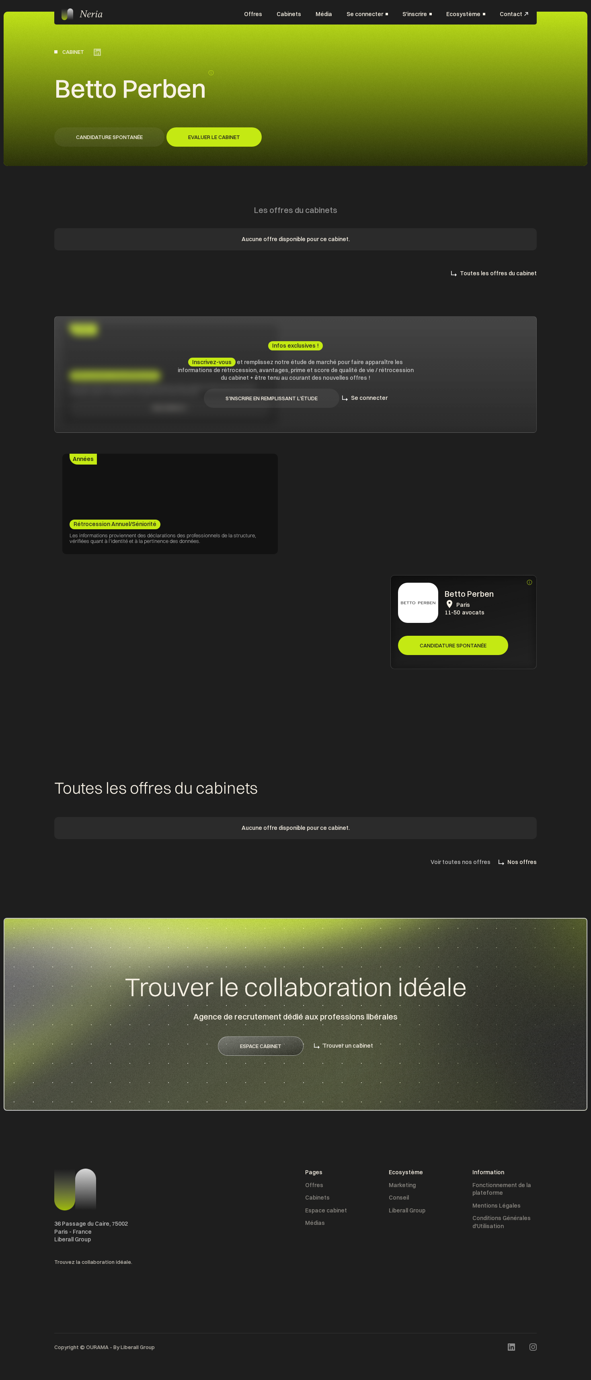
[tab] (83, 459)
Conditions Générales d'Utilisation (501, 1222)
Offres (253, 13)
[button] (367, 14)
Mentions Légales (496, 1205)
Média (324, 13)
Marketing (402, 1185)
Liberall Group (407, 1210)
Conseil (399, 1197)
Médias (315, 1222)
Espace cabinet (326, 1210)
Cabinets (289, 13)
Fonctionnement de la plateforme (501, 1189)
